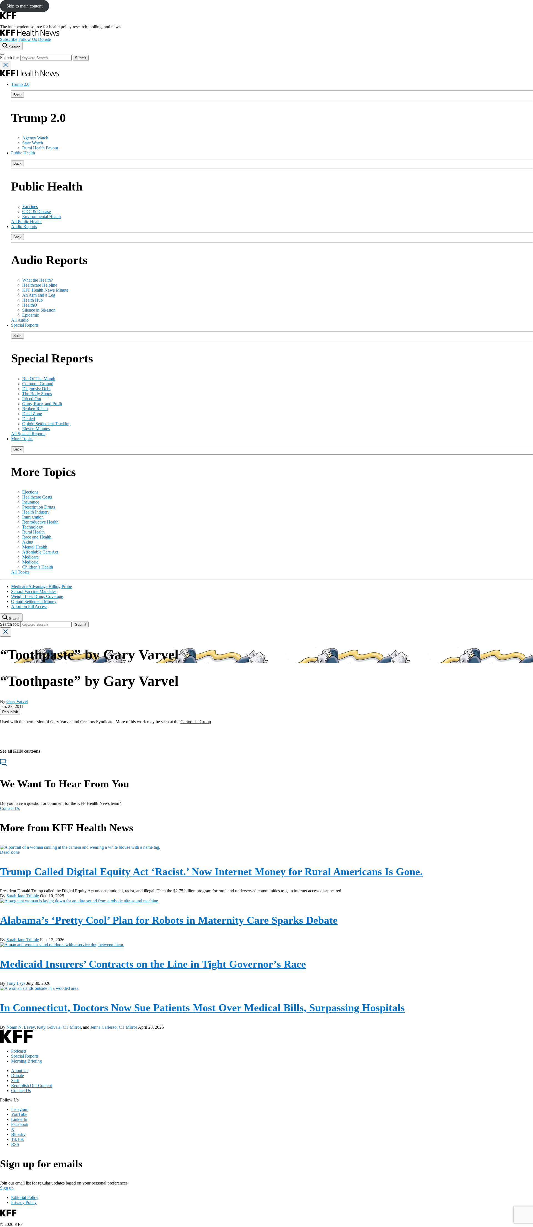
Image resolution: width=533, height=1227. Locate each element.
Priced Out (31, 398)
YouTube (19, 1114)
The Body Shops (37, 393)
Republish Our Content (31, 1085)
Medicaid (30, 562)
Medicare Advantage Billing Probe (41, 586)
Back (17, 95)
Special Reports (25, 325)
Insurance (30, 502)
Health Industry (35, 512)
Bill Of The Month (38, 378)
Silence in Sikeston (39, 310)
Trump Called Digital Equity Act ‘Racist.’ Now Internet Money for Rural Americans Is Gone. (211, 871)
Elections (30, 492)
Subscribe (8, 39)
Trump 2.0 (20, 84)
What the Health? (37, 280)
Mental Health (34, 547)
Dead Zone (32, 413)
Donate (44, 39)
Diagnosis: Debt (36, 388)
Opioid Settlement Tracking (46, 423)
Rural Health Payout (40, 148)
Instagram (19, 1109)
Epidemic (30, 315)
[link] (10, 712)
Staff (15, 1080)
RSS (15, 1144)
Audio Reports (24, 226)
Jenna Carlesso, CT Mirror (113, 1027)
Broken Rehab (35, 408)
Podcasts (18, 1051)
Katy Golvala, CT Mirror (59, 1027)
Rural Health (33, 532)
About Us (19, 1070)
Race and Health (36, 537)
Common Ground (37, 383)
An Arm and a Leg (38, 295)
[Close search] (5, 65)
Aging (27, 542)
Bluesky (18, 1134)
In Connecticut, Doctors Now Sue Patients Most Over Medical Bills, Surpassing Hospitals (202, 1007)
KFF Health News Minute (45, 290)
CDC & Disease (36, 211)
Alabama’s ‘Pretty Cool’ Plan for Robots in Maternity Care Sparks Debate (169, 920)
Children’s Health (37, 567)
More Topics (22, 438)
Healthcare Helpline (39, 285)
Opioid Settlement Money (33, 601)
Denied (28, 418)
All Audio (20, 320)
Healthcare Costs (37, 497)
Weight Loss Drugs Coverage (37, 596)
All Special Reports (28, 433)
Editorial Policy (24, 1197)
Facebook (19, 1124)
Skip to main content (24, 6)
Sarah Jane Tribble (22, 895)
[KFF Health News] (29, 34)
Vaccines (30, 206)
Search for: (10, 57)
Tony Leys (15, 983)
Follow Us (27, 39)
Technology (32, 527)
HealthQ (29, 305)
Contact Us (10, 808)
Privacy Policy (24, 1202)
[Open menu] (2, 54)
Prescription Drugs (38, 507)
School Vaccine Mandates (33, 591)
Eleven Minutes (36, 428)
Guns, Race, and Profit (42, 403)
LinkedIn (19, 1119)
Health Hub (32, 300)
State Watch (32, 143)
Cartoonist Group (195, 721)
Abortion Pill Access (29, 606)
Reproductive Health (40, 522)
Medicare (30, 557)
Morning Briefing (26, 1061)
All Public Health (26, 221)
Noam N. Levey (20, 1027)
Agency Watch (35, 138)
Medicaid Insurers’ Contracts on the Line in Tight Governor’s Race (153, 964)
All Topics (20, 572)
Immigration (33, 517)
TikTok (17, 1139)
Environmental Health (41, 216)
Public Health (23, 153)
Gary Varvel (17, 701)
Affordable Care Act (40, 552)
